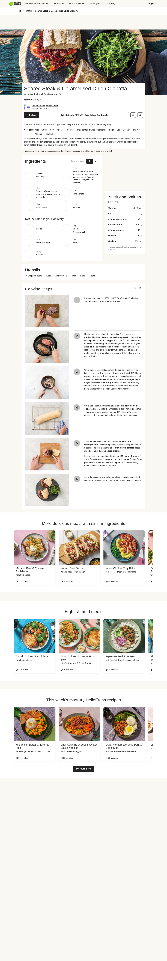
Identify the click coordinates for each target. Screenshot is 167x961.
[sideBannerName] (125, 171)
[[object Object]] (133, 115)
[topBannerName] (83, 22)
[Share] (140, 115)
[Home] (20, 11)
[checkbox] (25, 100)
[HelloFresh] (15, 4)
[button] (62, 161)
